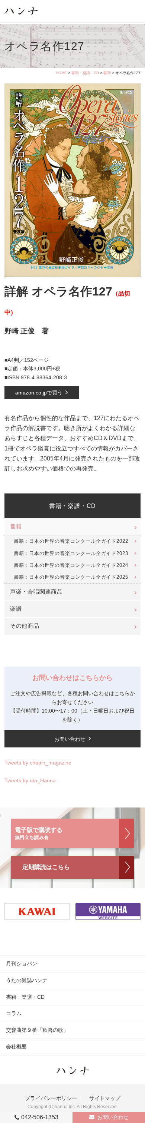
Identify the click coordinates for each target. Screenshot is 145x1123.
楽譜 (16, 609)
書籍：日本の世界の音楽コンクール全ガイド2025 (71, 577)
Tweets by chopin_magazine (37, 763)
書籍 (107, 73)
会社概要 (16, 1047)
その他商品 (24, 626)
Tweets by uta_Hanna (30, 780)
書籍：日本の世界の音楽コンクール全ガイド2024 (71, 565)
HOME (61, 73)
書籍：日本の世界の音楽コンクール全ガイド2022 (71, 541)
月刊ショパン (21, 964)
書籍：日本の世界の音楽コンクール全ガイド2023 (71, 553)
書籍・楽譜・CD (85, 73)
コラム (14, 1013)
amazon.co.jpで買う (38, 393)
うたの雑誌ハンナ (27, 980)
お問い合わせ (113, 1117)
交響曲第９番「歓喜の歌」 (37, 1030)
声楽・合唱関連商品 (36, 592)
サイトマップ (104, 1098)
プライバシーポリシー (51, 1098)
